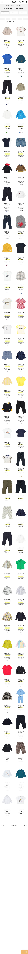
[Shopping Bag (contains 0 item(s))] (26, 2)
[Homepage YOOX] (14, 2)
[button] (14, 820)
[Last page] (26, 825)
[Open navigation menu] (2, 2)
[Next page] (24, 825)
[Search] (20, 2)
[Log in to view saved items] (23, 2)
